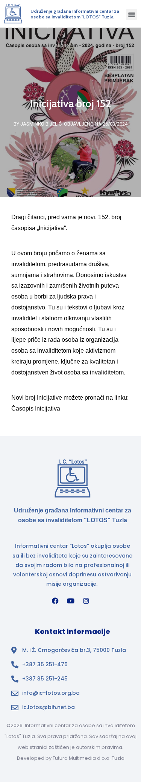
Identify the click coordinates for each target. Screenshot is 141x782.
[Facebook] (55, 601)
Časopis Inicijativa (35, 408)
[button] (131, 14)
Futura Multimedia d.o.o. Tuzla (88, 758)
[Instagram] (86, 601)
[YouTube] (70, 601)
